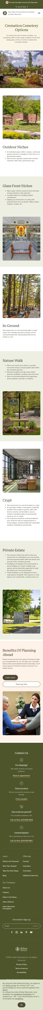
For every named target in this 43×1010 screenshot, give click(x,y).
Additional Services (30, 875)
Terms (5, 990)
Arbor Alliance (8, 902)
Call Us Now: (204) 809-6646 (21, 820)
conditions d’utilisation (23, 994)
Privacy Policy (21, 964)
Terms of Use (11, 985)
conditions (19, 998)
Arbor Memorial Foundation (9, 907)
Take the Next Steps (10, 871)
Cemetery (27, 866)
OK (21, 1005)
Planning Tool (21, 684)
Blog (4, 875)
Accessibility (21, 972)
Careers (6, 892)
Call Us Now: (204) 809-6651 (21, 841)
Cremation (27, 871)
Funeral (26, 861)
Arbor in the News (10, 897)
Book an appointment (21, 776)
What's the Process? (11, 861)
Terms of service (21, 968)
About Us (6, 888)
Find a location (21, 799)
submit (35, 926)
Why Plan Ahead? (10, 866)
